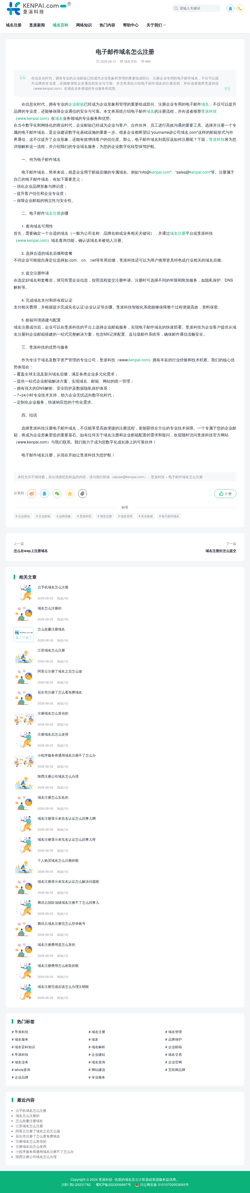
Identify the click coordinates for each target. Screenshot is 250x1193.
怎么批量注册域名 (29, 1120)
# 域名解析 (97, 1047)
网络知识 (84, 25)
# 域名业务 (20, 1062)
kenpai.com (160, 172)
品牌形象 (65, 516)
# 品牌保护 (173, 1039)
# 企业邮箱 (173, 1047)
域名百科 (60, 25)
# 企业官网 (173, 1062)
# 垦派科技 (20, 1031)
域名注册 (13, 25)
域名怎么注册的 (28, 1115)
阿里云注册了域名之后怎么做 (38, 1130)
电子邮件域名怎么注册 (185, 476)
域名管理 (126, 516)
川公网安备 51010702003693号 (164, 1184)
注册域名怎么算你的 (31, 1141)
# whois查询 (21, 1069)
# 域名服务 (20, 1039)
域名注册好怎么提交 (221, 547)
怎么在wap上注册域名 (31, 547)
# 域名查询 (97, 1062)
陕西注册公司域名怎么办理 (36, 1156)
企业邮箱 (76, 104)
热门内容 (107, 25)
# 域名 (93, 1039)
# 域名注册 (97, 1031)
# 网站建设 (97, 1069)
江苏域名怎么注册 (29, 1125)
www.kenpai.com (32, 118)
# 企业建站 (97, 1054)
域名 (205, 104)
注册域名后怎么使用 (31, 1146)
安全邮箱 (147, 516)
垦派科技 (209, 111)
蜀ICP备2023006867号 (113, 1184)
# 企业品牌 (20, 1077)
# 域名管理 (173, 1031)
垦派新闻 (37, 25)
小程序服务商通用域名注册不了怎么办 (45, 1151)
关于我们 (154, 25)
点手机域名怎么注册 (31, 1110)
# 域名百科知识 (23, 1047)
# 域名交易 (173, 1054)
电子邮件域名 (170, 516)
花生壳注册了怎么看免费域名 (38, 1136)
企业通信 (24, 516)
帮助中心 (131, 25)
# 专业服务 (97, 1077)
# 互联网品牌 (175, 1069)
